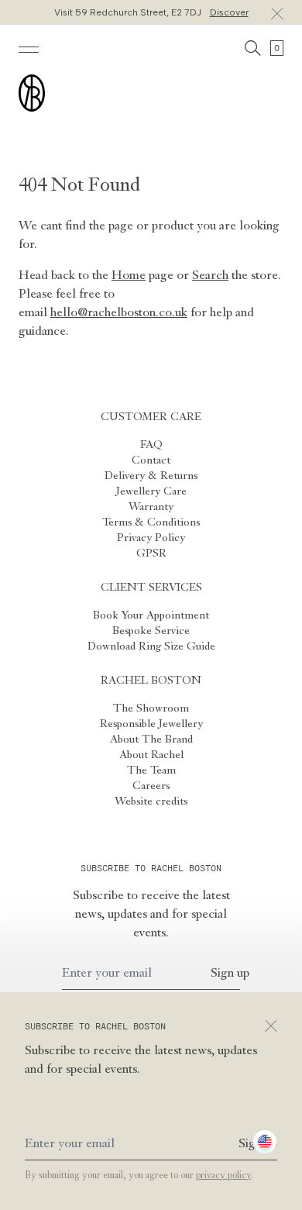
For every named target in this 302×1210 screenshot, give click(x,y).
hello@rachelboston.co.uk (118, 313)
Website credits (151, 801)
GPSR (151, 553)
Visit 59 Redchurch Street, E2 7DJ (151, 12)
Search (210, 276)
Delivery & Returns (151, 476)
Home (129, 276)
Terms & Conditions (151, 522)
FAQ (151, 445)
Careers (151, 786)
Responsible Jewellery (151, 724)
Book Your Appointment (151, 615)
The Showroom (151, 708)
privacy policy (223, 1176)
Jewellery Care (151, 491)
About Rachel (151, 755)
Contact (151, 460)
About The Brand (151, 739)
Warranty (151, 507)
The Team (151, 770)
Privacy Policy (151, 538)
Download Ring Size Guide (151, 646)
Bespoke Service (151, 631)
